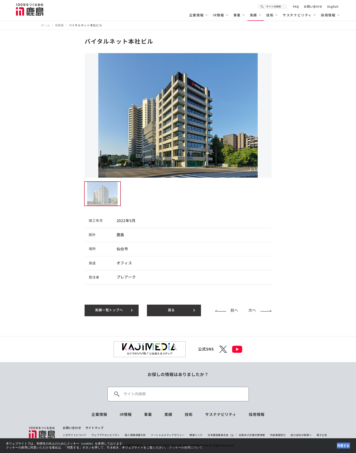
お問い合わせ (313, 6)
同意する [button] (343, 445)
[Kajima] (30, 9)
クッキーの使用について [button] (186, 447)
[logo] (42, 432)
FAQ (296, 6)
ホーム (45, 25)
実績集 (59, 25)
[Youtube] (237, 349)
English (333, 6)
